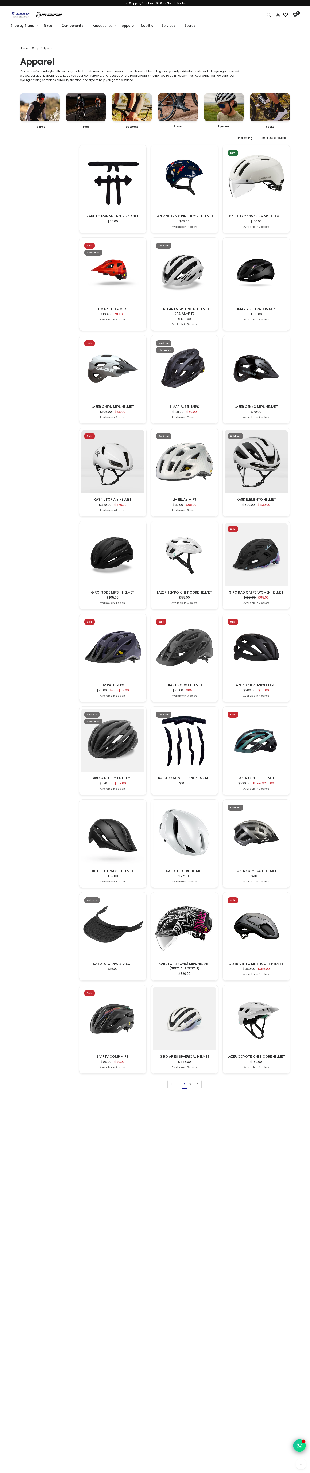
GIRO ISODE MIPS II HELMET (112, 592)
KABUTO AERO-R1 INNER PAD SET (184, 778)
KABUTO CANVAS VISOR (113, 963)
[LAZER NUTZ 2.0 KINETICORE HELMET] (184, 178)
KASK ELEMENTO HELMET (256, 499)
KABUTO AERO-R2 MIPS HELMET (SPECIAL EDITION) (184, 966)
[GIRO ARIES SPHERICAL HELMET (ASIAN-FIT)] (184, 271)
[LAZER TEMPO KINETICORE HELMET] (184, 554)
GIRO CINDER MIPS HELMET (112, 778)
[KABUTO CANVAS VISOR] (112, 925)
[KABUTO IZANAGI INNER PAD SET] (112, 178)
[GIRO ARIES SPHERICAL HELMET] (184, 1018)
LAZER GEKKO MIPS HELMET (256, 406)
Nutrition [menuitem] (148, 25)
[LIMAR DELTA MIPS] (112, 271)
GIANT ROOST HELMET (184, 685)
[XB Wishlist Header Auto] (285, 14)
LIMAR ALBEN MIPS (184, 406)
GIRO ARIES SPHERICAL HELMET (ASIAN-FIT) (184, 311)
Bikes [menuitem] (48, 25)
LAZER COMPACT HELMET (256, 871)
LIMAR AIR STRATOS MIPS (256, 309)
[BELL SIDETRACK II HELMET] (112, 833)
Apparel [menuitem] (128, 25)
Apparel (49, 48)
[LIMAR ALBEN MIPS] (184, 368)
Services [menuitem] (168, 25)
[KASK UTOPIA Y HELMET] (112, 461)
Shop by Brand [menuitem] (22, 25)
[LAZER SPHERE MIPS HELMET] (256, 647)
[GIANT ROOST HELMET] (184, 647)
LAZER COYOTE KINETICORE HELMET (256, 1056)
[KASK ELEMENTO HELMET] (256, 461)
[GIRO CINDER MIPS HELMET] (112, 740)
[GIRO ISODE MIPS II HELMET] (112, 554)
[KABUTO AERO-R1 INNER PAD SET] (184, 740)
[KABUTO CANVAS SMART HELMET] (256, 178)
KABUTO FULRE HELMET (184, 871)
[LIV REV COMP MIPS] (112, 1018)
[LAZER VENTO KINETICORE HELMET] (256, 925)
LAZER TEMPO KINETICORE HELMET (184, 592)
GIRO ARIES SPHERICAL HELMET (184, 1056)
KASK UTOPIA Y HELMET (113, 499)
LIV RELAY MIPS (184, 499)
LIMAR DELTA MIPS (112, 309)
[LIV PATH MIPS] (112, 647)
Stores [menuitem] (190, 25)
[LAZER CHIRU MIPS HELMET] (112, 368)
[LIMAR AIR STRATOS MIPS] (256, 271)
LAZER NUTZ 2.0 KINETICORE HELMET (184, 216)
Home (24, 48)
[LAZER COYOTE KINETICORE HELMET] (256, 1018)
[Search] (268, 14)
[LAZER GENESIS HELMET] (256, 740)
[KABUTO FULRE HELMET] (184, 833)
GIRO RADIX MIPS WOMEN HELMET (256, 592)
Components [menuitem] (72, 25)
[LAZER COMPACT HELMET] (256, 833)
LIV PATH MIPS (112, 685)
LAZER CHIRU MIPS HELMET (113, 406)
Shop (35, 48)
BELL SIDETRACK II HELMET (112, 871)
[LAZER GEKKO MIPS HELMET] (256, 368)
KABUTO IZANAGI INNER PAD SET (113, 216)
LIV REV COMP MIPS (112, 1056)
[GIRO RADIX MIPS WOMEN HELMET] (256, 554)
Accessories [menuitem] (102, 25)
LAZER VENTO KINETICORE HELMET (256, 963)
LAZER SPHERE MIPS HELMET (256, 685)
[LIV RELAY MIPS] (184, 461)
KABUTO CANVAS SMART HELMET (256, 216)
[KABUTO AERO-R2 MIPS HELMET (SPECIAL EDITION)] (184, 925)
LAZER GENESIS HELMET (256, 778)
